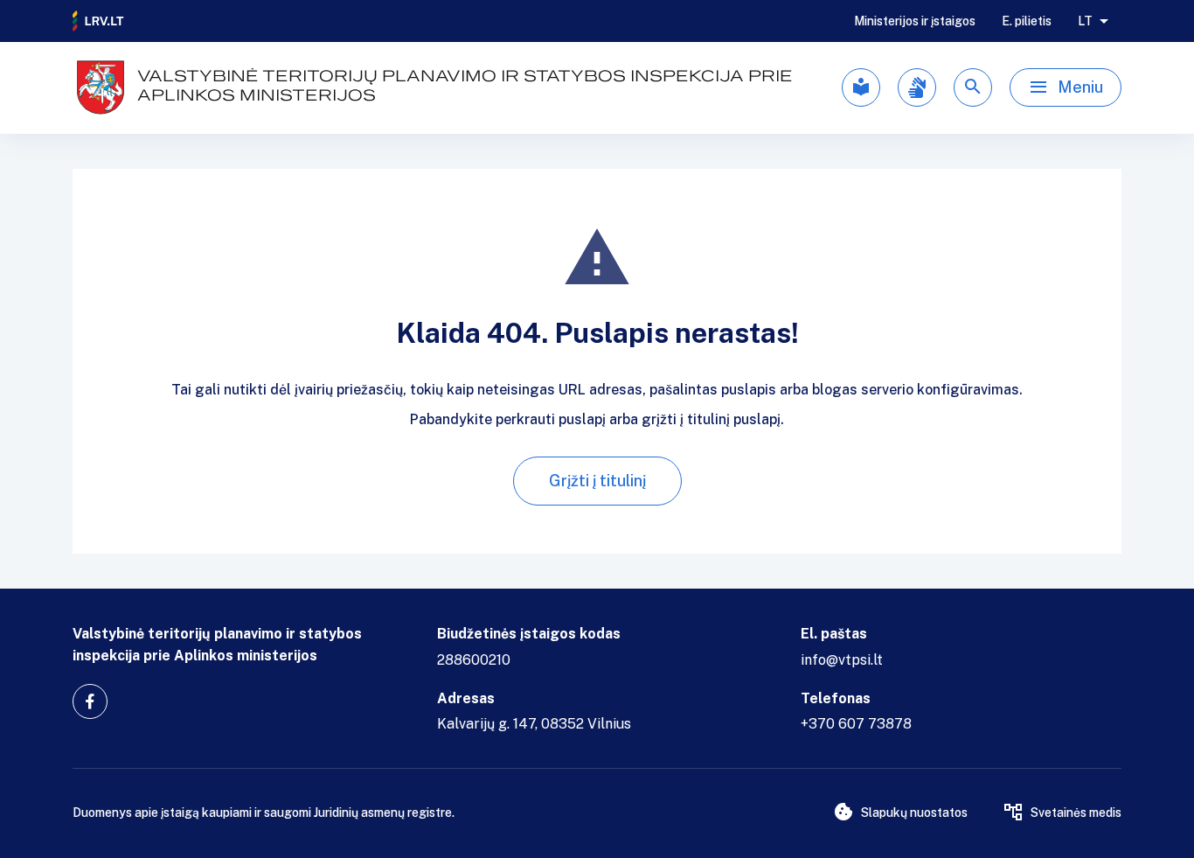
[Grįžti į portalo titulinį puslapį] (99, 21)
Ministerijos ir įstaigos (914, 21)
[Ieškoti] (973, 87)
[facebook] (90, 701)
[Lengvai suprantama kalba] (861, 87)
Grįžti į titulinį (597, 480)
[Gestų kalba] (917, 87)
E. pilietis (1027, 21)
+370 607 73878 (856, 723)
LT (1085, 21)
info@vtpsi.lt (842, 660)
